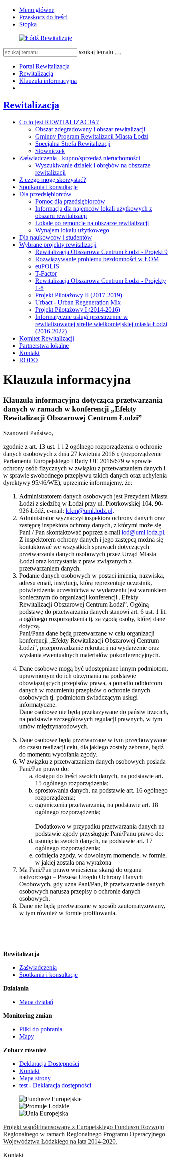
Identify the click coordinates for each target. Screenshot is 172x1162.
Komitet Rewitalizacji (46, 338)
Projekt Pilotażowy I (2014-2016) (77, 309)
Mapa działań (36, 1002)
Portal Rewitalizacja (44, 66)
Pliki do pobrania (40, 1029)
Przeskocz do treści (43, 17)
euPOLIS (47, 266)
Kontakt (29, 352)
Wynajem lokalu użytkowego (72, 230)
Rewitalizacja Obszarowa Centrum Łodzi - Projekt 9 (101, 251)
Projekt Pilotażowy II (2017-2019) (78, 295)
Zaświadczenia (38, 967)
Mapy (26, 1036)
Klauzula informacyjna (48, 80)
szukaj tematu (96, 51)
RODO (28, 360)
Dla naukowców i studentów (55, 237)
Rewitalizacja (36, 73)
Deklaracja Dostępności (49, 1063)
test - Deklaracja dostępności (55, 1085)
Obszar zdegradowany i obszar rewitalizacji (90, 129)
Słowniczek (50, 150)
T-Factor (46, 273)
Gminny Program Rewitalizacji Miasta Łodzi (91, 136)
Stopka (28, 24)
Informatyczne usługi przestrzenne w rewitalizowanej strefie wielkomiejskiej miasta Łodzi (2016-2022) (101, 324)
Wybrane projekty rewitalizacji (57, 244)
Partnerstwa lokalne (44, 345)
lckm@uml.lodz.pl (89, 510)
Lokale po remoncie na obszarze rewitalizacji (92, 223)
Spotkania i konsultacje (48, 187)
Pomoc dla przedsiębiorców (70, 201)
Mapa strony (35, 1078)
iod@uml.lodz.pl (143, 532)
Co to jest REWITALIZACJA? (59, 122)
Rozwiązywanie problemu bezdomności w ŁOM (97, 259)
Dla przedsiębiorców (45, 194)
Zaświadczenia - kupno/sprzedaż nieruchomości (79, 158)
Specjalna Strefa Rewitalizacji (72, 143)
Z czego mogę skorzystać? (52, 179)
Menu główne (36, 9)
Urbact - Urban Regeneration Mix (78, 302)
